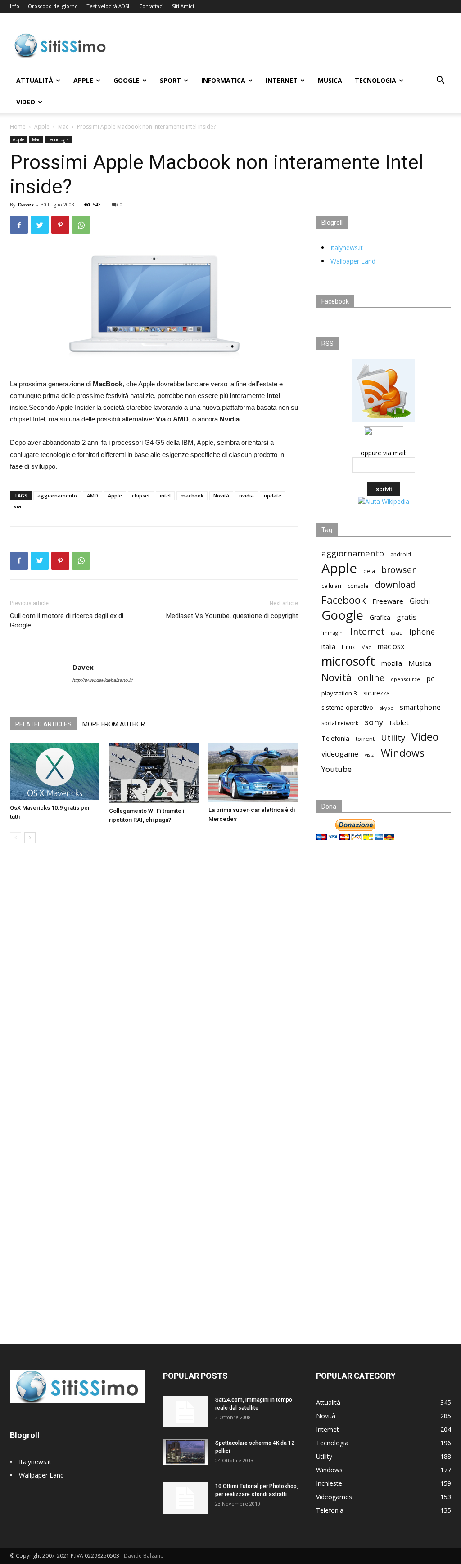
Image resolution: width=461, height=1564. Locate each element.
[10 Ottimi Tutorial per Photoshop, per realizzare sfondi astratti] (185, 1498)
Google (126, 80)
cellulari (331, 585)
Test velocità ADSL (108, 6)
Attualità (34, 80)
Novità (221, 495)
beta (369, 570)
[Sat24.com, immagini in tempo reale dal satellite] (185, 1411)
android (400, 554)
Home (18, 126)
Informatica (223, 80)
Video (25, 102)
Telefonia (335, 738)
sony (374, 721)
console (358, 586)
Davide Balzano (144, 1556)
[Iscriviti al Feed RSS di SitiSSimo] (383, 421)
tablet (399, 722)
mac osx (390, 646)
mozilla (391, 663)
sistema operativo (347, 708)
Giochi (420, 601)
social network (339, 723)
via (17, 506)
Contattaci (151, 6)
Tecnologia (375, 80)
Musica (330, 80)
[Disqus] (154, 977)
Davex (26, 204)
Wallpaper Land (352, 261)
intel (165, 495)
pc (430, 678)
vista (370, 755)
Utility (393, 738)
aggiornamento (57, 495)
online (371, 677)
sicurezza (376, 693)
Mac (63, 126)
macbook (192, 495)
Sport (170, 80)
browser (398, 569)
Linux (348, 646)
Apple (83, 80)
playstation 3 (339, 693)
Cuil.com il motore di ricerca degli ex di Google (66, 620)
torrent (365, 739)
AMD (92, 495)
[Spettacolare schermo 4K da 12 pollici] (185, 1451)
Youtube (336, 769)
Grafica (380, 617)
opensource (405, 679)
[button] (440, 81)
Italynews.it (346, 247)
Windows (403, 752)
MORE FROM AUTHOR (113, 724)
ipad (397, 632)
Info (14, 6)
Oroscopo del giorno (53, 6)
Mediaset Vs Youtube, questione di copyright (232, 616)
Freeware (387, 600)
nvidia (246, 495)
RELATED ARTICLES (43, 724)
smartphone (420, 707)
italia (328, 646)
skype (386, 707)
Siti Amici (183, 6)
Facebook (343, 600)
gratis (406, 617)
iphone (422, 631)
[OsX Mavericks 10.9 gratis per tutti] (54, 772)
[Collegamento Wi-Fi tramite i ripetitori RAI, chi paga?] (154, 773)
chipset (141, 495)
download (395, 585)
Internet (282, 80)
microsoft (348, 661)
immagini (332, 632)
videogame (339, 754)
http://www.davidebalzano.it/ (102, 680)
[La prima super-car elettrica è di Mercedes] (253, 772)
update (272, 495)
